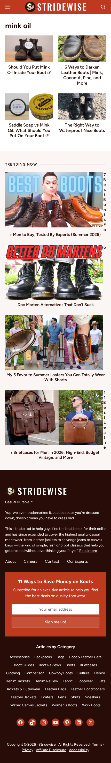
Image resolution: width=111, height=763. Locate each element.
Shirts (75, 697)
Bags (61, 657)
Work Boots (91, 705)
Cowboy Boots (61, 673)
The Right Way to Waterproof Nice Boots (82, 127)
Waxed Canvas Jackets (28, 705)
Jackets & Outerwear (23, 689)
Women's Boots (64, 705)
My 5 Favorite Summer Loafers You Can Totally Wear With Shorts (55, 377)
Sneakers (92, 697)
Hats (101, 681)
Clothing (13, 673)
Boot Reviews (50, 665)
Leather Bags (55, 689)
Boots (70, 665)
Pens (62, 697)
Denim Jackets (18, 681)
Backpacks (43, 657)
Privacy (27, 750)
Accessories (20, 657)
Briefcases (88, 665)
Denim (99, 673)
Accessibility (79, 750)
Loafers (47, 697)
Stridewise (47, 744)
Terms (97, 744)
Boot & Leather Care (85, 657)
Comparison (34, 673)
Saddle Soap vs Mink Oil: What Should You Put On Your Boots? (29, 130)
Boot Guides (24, 665)
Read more (88, 551)
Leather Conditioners (88, 689)
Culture (83, 673)
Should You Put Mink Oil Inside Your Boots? (29, 69)
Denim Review (46, 681)
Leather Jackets (24, 697)
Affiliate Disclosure (51, 750)
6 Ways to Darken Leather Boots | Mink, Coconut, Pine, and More (82, 74)
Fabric (68, 681)
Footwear (85, 681)
